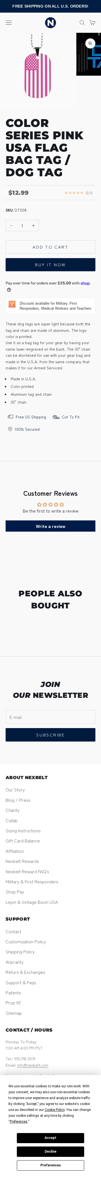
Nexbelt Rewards (22, 861)
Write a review (50, 526)
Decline (50, 1151)
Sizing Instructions (23, 830)
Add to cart (50, 247)
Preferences (50, 1165)
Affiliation (15, 850)
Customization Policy (26, 941)
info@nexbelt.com (32, 1065)
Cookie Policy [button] (55, 1110)
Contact (13, 931)
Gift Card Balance (23, 840)
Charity (13, 810)
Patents (13, 992)
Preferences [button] (18, 1122)
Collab (12, 820)
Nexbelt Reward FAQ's (27, 871)
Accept (50, 1138)
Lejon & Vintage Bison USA (32, 901)
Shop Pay (15, 891)
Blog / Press (18, 799)
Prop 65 (13, 1002)
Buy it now (50, 264)
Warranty (15, 961)
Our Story (15, 789)
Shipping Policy (20, 951)
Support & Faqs (21, 982)
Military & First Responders (32, 881)
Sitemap (14, 1012)
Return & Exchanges (25, 972)
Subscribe (50, 735)
